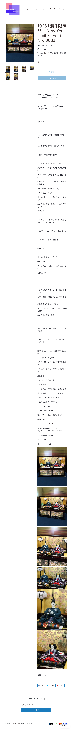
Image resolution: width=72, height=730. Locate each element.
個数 (39, 62)
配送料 (46, 53)
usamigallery (15, 724)
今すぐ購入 (52, 78)
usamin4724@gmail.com (53, 424)
